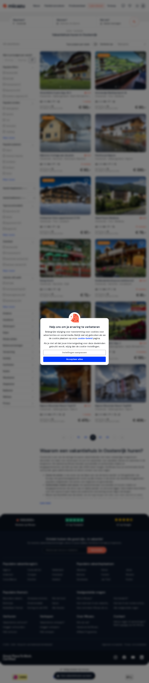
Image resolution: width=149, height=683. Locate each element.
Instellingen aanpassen (74, 352)
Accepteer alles (74, 359)
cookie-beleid (85, 338)
